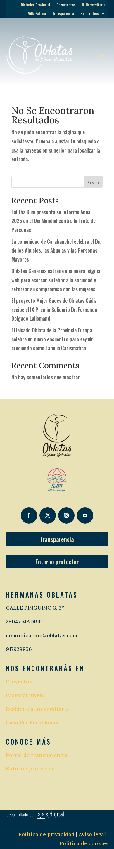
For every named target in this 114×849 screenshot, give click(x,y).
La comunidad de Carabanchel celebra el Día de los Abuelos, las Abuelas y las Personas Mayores (56, 250)
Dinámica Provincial (35, 5)
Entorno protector (57, 561)
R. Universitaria (93, 5)
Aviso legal (91, 834)
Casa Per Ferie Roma (32, 722)
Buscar (93, 182)
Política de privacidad (46, 834)
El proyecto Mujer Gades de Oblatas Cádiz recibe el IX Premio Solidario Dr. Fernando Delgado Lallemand (54, 309)
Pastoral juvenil (26, 695)
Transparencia (63, 13)
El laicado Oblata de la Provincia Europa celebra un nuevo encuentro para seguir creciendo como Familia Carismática (52, 339)
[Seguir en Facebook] (29, 515)
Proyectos (19, 681)
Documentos (65, 5)
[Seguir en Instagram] (66, 515)
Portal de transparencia (37, 755)
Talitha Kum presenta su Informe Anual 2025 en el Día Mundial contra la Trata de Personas (53, 221)
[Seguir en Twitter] (47, 515)
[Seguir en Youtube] (85, 515)
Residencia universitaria (37, 709)
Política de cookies (84, 843)
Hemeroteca (89, 13)
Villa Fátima (37, 13)
